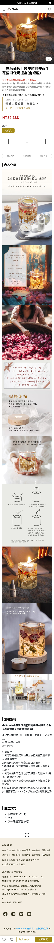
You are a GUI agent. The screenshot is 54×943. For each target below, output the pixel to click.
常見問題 (20, 864)
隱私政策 (36, 854)
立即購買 (43, 939)
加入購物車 (24, 939)
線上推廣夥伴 (8, 864)
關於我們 (16, 850)
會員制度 (36, 850)
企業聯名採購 (8, 859)
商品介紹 (10, 156)
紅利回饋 (16, 854)
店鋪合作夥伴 (32, 859)
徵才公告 (20, 859)
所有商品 (6, 850)
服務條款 (46, 854)
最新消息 (26, 850)
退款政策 (26, 854)
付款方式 (46, 850)
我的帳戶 (6, 854)
